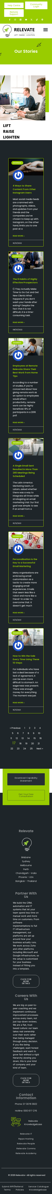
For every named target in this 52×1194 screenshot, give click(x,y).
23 (18, 748)
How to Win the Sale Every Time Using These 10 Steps (26, 659)
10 (39, 733)
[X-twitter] (31, 19)
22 (12, 748)
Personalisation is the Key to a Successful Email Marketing (25, 563)
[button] (45, 29)
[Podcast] (42, 19)
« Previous (15, 728)
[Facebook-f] (9, 19)
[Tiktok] (37, 19)
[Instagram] (15, 19)
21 (39, 743)
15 (35, 738)
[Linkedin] (20, 19)
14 (28, 738)
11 (11, 738)
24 (24, 748)
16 (41, 738)
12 (17, 738)
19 (26, 743)
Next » (39, 748)
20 (32, 743)
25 (31, 748)
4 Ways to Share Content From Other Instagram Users (24, 189)
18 (20, 743)
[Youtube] (26, 19)
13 (23, 738)
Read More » (19, 236)
